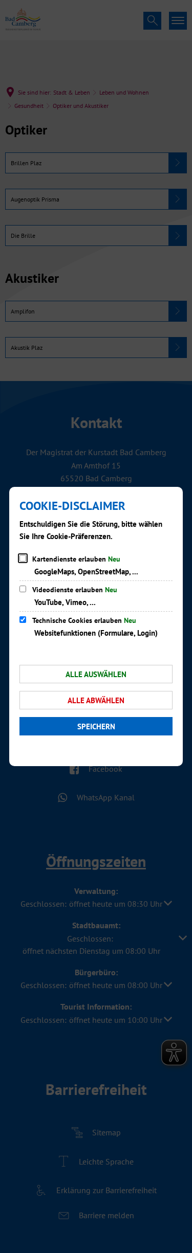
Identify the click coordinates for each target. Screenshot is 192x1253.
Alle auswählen (96, 674)
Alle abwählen (96, 700)
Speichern (96, 726)
